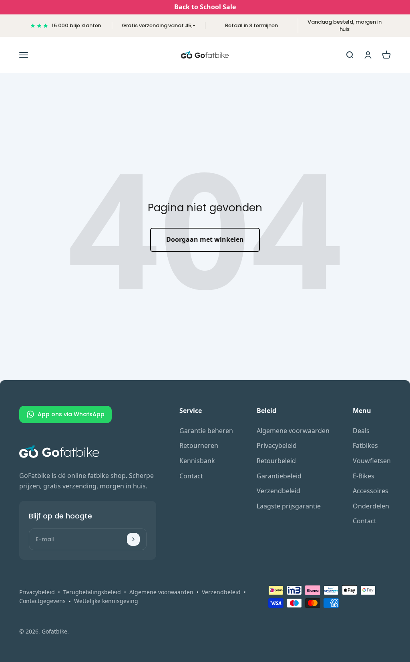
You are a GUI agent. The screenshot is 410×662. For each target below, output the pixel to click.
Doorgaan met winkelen (205, 239)
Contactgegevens (42, 601)
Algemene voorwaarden (293, 430)
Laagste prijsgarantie (289, 506)
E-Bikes (363, 476)
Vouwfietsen (372, 460)
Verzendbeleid (278, 490)
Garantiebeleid (279, 476)
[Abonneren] (133, 539)
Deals (361, 430)
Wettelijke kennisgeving (106, 601)
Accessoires (370, 490)
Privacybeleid (277, 445)
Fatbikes (365, 445)
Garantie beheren (206, 430)
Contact (191, 476)
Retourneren (198, 445)
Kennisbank (197, 460)
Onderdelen (371, 506)
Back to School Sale (205, 6)
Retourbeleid (276, 460)
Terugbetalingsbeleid (92, 592)
